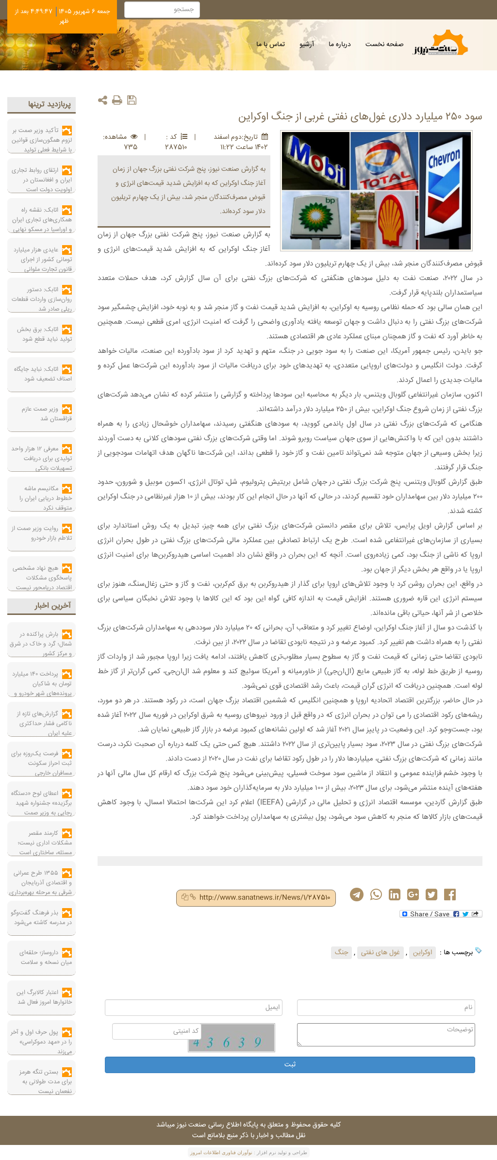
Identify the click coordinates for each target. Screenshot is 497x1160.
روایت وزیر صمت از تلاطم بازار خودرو (42, 533)
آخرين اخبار (53, 606)
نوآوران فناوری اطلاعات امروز (221, 1152)
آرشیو (306, 44)
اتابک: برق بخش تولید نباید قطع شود (44, 334)
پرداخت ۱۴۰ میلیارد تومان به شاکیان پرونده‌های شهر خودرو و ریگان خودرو (42, 688)
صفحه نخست (384, 44)
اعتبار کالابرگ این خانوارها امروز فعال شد (44, 997)
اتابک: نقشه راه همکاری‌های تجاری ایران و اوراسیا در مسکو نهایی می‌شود (42, 224)
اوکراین (422, 952)
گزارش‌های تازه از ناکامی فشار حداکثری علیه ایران (44, 723)
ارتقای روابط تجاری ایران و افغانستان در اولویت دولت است (42, 180)
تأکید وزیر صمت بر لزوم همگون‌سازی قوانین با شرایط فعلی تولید (42, 140)
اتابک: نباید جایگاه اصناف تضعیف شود (43, 374)
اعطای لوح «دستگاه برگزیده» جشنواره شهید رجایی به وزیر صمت (41, 803)
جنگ (341, 952)
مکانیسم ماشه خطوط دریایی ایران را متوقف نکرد (45, 498)
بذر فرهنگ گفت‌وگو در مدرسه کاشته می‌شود (41, 918)
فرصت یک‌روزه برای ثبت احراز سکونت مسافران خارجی (41, 763)
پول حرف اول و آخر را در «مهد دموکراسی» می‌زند (41, 1042)
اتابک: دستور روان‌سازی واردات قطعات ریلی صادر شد (42, 299)
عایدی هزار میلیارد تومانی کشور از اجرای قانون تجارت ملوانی (43, 259)
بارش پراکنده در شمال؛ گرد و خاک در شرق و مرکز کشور (41, 644)
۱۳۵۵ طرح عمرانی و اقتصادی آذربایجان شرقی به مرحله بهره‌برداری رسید (40, 887)
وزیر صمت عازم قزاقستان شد (47, 414)
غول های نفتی (380, 952)
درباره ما (340, 44)
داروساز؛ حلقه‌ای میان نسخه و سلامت (45, 957)
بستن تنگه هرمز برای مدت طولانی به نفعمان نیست (45, 1081)
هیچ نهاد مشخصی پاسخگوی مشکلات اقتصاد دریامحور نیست (42, 578)
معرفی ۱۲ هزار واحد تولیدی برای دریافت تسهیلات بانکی (41, 458)
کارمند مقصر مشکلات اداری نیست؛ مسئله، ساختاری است (45, 843)
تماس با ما (270, 44)
